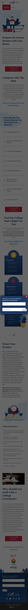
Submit (24, 310)
